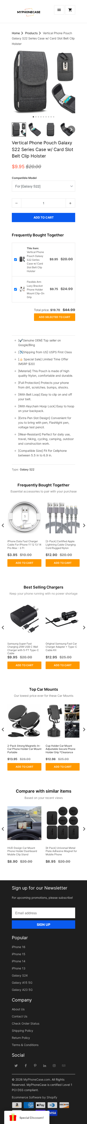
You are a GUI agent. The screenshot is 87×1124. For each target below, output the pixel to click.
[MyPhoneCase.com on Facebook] (25, 1065)
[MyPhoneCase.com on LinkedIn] (44, 1065)
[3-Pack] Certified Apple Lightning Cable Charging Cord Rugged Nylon (61, 544)
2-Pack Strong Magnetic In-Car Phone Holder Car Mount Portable (24, 749)
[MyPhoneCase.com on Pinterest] (35, 1065)
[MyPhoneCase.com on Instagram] (54, 1065)
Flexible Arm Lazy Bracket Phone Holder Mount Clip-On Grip (35, 289)
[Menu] (59, 10)
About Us (18, 1009)
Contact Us (19, 1016)
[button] (19, 129)
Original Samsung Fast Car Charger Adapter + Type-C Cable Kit (61, 647)
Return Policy (21, 1037)
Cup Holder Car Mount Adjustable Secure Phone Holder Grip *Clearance (60, 749)
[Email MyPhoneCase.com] (63, 1065)
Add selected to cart (54, 317)
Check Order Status (25, 1023)
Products (31, 33)
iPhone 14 (18, 961)
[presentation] (3, 525)
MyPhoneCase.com (36, 1079)
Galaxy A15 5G (22, 982)
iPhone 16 (18, 947)
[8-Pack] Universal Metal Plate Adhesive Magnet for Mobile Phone (61, 851)
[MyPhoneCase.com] (29, 13)
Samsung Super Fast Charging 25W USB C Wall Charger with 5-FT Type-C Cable (23, 648)
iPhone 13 (18, 968)
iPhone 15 (18, 954)
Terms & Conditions (25, 1045)
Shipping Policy (22, 1030)
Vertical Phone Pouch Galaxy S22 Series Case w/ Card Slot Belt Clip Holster (35, 260)
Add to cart (24, 562)
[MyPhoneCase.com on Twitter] (16, 1065)
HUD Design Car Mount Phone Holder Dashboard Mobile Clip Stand (22, 851)
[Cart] (70, 10)
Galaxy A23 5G (22, 989)
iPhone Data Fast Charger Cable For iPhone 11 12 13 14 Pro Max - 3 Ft (24, 544)
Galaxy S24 (20, 975)
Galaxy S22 (27, 469)
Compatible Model (24, 178)
